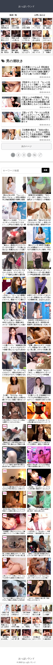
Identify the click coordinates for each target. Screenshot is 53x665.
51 (34, 155)
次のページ (26, 146)
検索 (45, 170)
